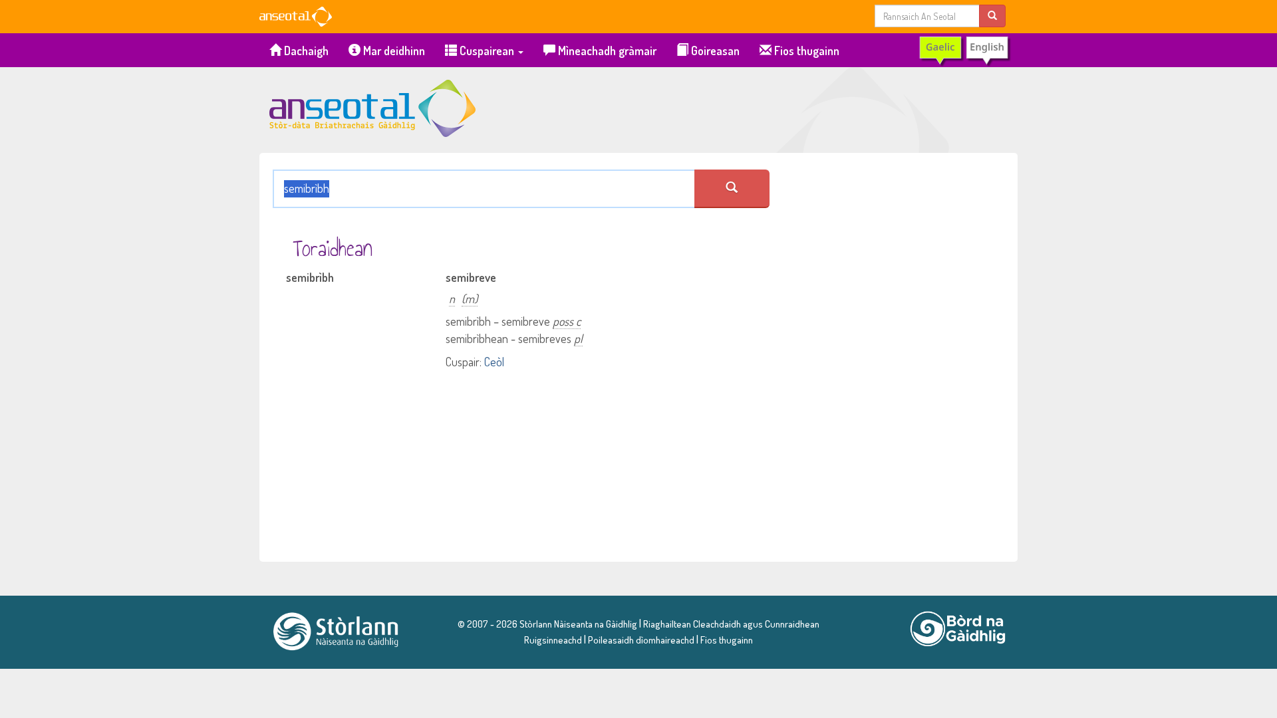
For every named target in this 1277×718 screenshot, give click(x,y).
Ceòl (494, 361)
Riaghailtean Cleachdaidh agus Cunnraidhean (730, 624)
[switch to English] (964, 50)
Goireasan (714, 50)
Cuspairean (487, 50)
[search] (992, 16)
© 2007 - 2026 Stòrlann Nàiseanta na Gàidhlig (547, 624)
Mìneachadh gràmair (605, 50)
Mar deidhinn (392, 50)
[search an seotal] (732, 189)
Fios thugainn (805, 50)
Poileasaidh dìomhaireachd (641, 640)
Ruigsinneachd (553, 640)
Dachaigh (305, 50)
